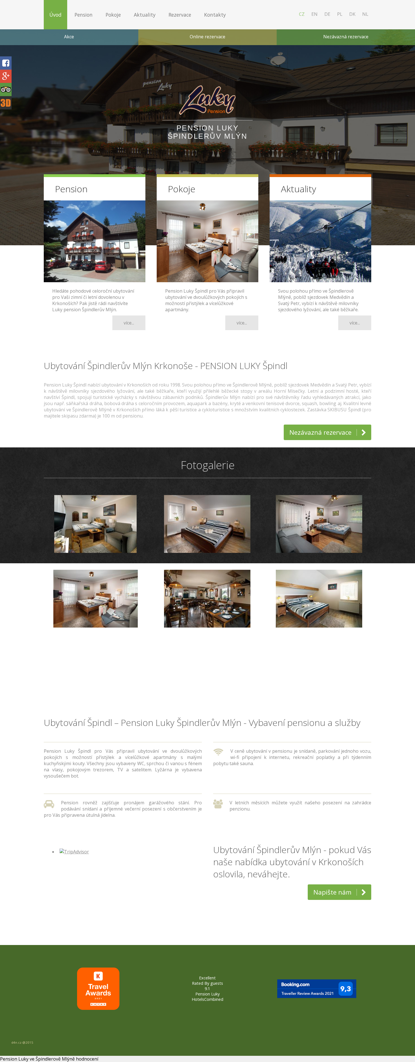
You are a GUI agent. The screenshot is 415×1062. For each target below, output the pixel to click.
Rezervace (180, 14)
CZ (302, 14)
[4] (207, 658)
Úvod (55, 14)
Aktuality (145, 14)
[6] (224, 658)
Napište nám (332, 892)
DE (327, 14)
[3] (199, 658)
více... (129, 323)
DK (352, 14)
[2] (190, 658)
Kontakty (215, 14)
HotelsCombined (207, 999)
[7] (233, 658)
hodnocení (87, 1059)
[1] (182, 658)
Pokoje (113, 14)
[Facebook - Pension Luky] (6, 63)
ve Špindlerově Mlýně (52, 1059)
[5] (216, 658)
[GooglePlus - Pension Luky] (6, 76)
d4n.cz (16, 1042)
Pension (84, 14)
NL (365, 14)
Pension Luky (207, 994)
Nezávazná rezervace (320, 432)
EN (314, 14)
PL (339, 14)
